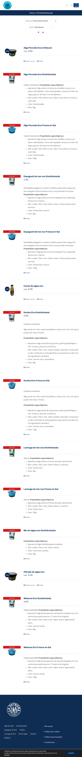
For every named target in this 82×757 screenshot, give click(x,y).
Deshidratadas (21, 726)
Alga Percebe (9, 726)
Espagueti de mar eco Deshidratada (42, 176)
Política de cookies (52, 731)
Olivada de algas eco (34, 572)
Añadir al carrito (30, 61)
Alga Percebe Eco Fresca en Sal (40, 125)
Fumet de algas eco (33, 286)
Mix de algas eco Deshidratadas (40, 530)
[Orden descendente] (56, 21)
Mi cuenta (49, 726)
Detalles (40, 61)
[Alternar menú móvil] (71, 5)
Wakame (7, 738)
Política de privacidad (53, 737)
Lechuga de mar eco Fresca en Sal (41, 489)
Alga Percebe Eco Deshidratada (40, 74)
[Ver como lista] (43, 32)
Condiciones (50, 742)
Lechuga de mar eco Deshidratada (41, 447)
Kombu (22, 730)
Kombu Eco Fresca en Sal (36, 380)
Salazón (33, 734)
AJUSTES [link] (6, 755)
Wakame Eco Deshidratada (37, 598)
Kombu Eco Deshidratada (37, 312)
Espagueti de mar (10, 730)
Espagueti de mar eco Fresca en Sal (42, 232)
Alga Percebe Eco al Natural (38, 48)
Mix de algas (23, 734)
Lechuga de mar (10, 734)
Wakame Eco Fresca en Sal (37, 647)
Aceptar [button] (71, 753)
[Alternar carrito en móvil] (67, 5)
